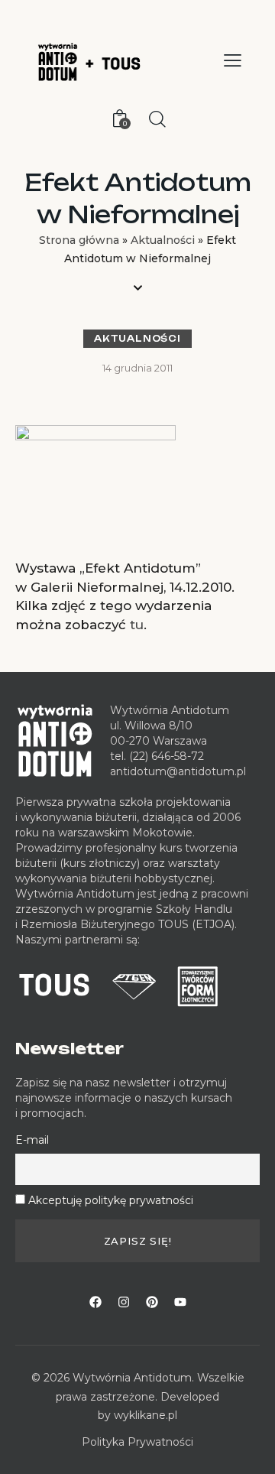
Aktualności (163, 240)
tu (137, 624)
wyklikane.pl (145, 1415)
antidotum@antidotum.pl (178, 771)
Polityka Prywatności (137, 1442)
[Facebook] (95, 1302)
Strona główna (79, 240)
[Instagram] (124, 1302)
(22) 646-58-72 (166, 756)
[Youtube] (180, 1302)
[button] (232, 60)
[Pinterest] (152, 1302)
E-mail (32, 1140)
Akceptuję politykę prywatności (110, 1200)
